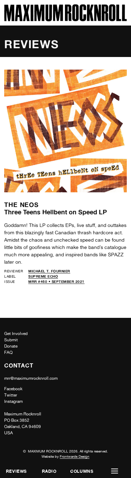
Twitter (10, 395)
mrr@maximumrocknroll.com (31, 378)
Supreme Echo (43, 276)
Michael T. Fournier (49, 271)
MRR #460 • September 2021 (56, 281)
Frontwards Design (74, 456)
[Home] (65, 19)
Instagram (13, 401)
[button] (114, 471)
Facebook (13, 388)
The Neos (21, 204)
